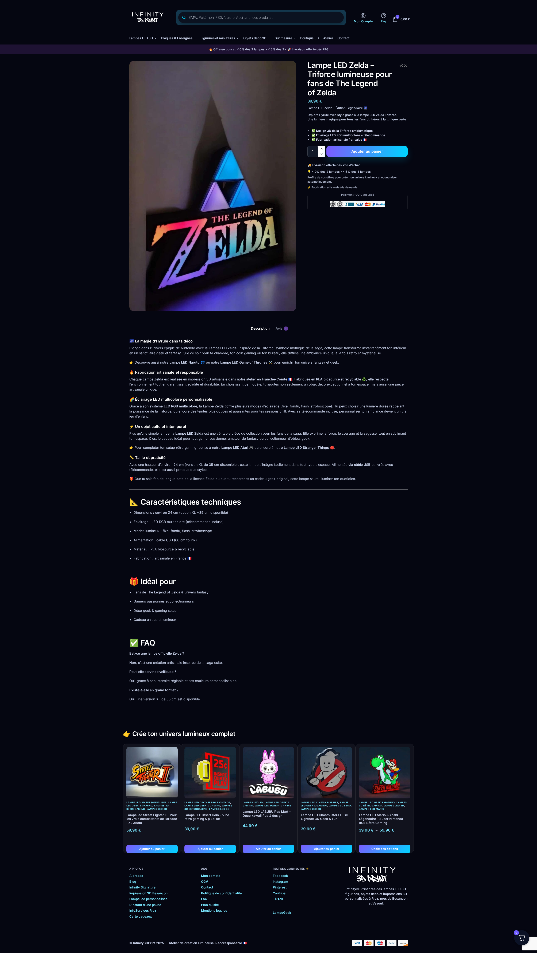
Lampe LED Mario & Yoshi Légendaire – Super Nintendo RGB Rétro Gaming (381, 819)
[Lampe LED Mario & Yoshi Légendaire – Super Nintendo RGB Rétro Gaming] (384, 772)
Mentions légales (214, 911)
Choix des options (384, 849)
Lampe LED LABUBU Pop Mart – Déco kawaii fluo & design (267, 814)
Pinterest (280, 887)
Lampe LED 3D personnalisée (146, 802)
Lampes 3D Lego (340, 805)
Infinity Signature (142, 887)
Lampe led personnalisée (148, 899)
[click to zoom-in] (212, 186)
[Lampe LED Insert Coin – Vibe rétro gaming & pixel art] (210, 772)
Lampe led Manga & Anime (273, 805)
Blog (132, 882)
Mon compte (210, 876)
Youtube (279, 893)
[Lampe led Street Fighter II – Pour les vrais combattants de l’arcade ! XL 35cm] (152, 772)
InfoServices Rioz (142, 911)
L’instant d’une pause (145, 905)
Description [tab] (260, 328)
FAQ (204, 899)
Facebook (280, 876)
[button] (321, 149)
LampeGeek (282, 913)
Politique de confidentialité (221, 893)
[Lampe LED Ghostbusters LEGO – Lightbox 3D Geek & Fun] (326, 772)
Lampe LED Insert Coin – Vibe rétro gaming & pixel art (206, 817)
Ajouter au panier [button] (152, 849)
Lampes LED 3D (157, 808)
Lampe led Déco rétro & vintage (207, 802)
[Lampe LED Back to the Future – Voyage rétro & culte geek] (405, 65)
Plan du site (210, 905)
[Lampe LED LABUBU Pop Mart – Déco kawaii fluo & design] (268, 772)
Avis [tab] (281, 328)
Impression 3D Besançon (148, 893)
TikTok (278, 899)
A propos (136, 876)
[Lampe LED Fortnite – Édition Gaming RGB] (401, 65)
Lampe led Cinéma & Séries (319, 802)
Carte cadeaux (140, 916)
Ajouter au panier (367, 151)
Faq (383, 21)
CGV (204, 882)
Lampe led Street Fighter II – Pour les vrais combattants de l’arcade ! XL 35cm (151, 819)
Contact (207, 887)
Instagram (280, 882)
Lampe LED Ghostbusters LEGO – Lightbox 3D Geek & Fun (326, 817)
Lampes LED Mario (371, 808)
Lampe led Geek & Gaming (151, 804)
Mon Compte (363, 21)
